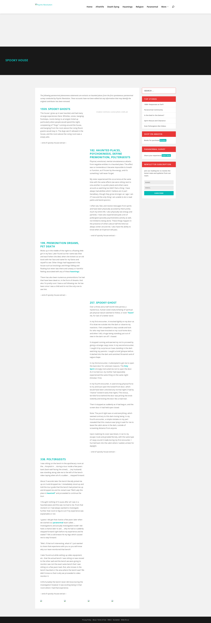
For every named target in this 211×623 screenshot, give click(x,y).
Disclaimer (116, 620)
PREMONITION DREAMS (62, 243)
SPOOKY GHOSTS (59, 109)
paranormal (58, 522)
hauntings (74, 271)
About (94, 620)
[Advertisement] (105, 30)
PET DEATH (47, 246)
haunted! (51, 493)
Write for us (125, 620)
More (163, 7)
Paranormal (152, 7)
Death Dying (113, 7)
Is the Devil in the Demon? (154, 115)
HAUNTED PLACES (108, 150)
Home (89, 7)
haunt (130, 313)
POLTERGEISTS (120, 157)
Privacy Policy (86, 620)
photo (118, 112)
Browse (163, 140)
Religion (140, 7)
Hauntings (128, 7)
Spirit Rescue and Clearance (155, 121)
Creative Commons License (106, 112)
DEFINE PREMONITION (106, 155)
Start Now (166, 155)
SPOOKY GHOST (106, 302)
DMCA (110, 620)
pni (127, 112)
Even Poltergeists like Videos (155, 126)
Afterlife (100, 7)
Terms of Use (101, 620)
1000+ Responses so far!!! (154, 104)
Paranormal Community (153, 110)
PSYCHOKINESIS (100, 153)
